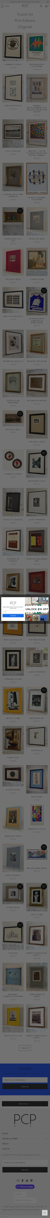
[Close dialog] (47, 599)
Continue (13, 615)
